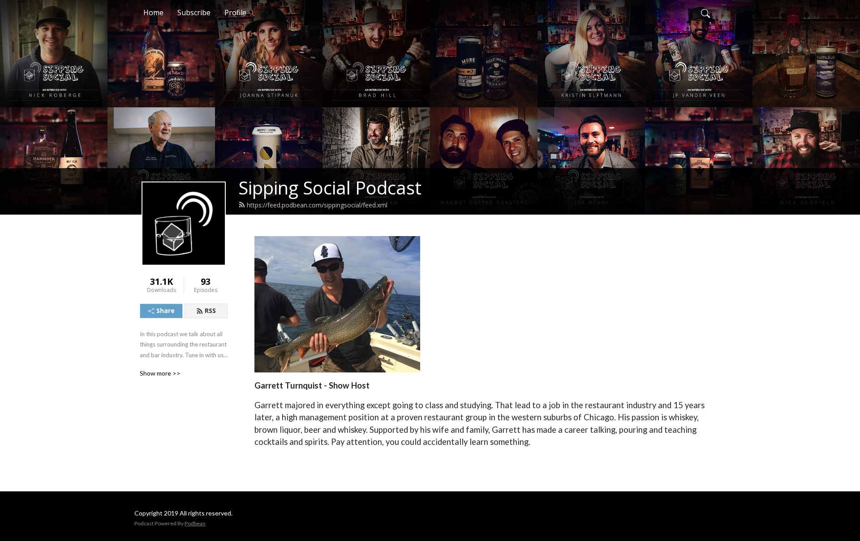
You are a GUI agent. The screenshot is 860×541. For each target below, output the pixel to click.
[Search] (705, 12)
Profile (235, 12)
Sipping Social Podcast (329, 187)
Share (165, 310)
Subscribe (194, 12)
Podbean (195, 523)
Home (153, 12)
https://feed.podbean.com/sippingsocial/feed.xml (317, 205)
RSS (210, 310)
